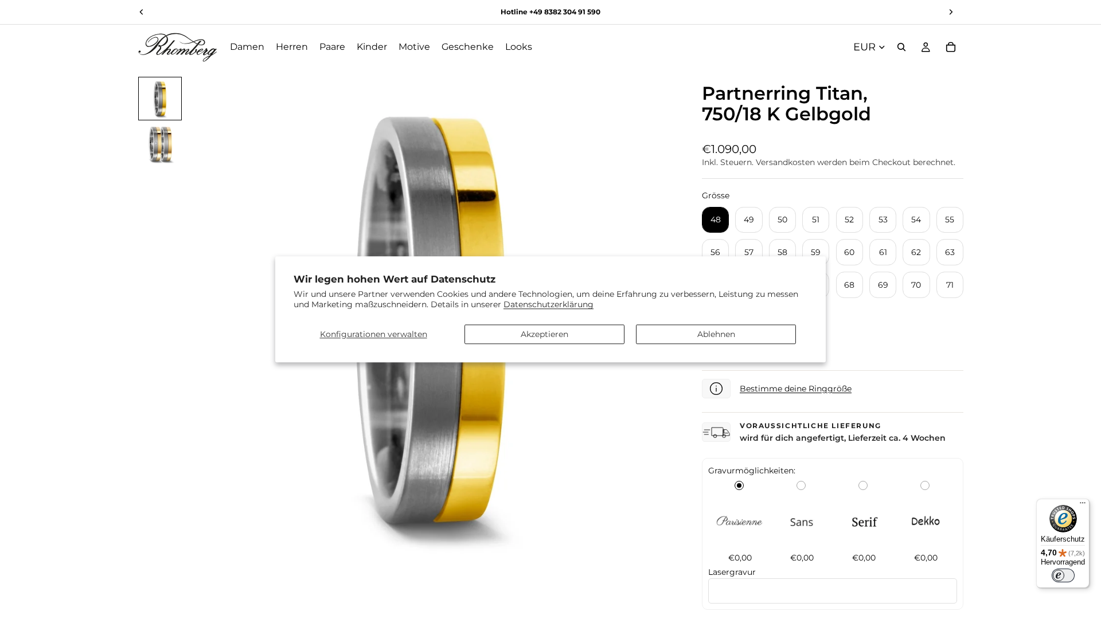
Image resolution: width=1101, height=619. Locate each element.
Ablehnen (716, 334)
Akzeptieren (544, 334)
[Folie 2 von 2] (160, 144)
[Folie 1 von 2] (160, 98)
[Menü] (1083, 505)
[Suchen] (901, 47)
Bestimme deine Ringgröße (796, 388)
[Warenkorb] (950, 47)
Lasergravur (732, 572)
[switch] (1063, 575)
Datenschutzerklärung (548, 305)
